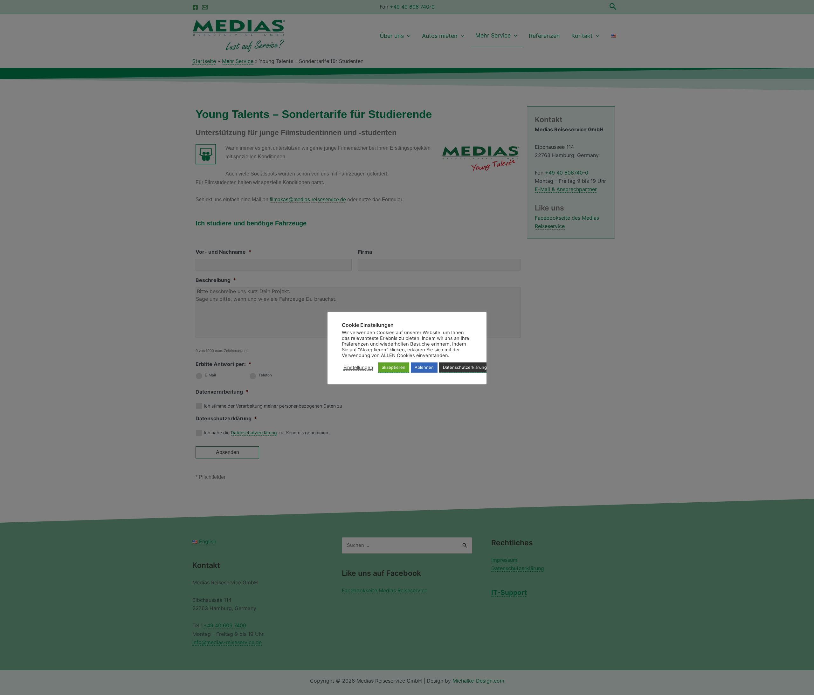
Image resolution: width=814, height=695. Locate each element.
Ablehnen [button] (424, 367)
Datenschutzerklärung (465, 367)
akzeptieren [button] (393, 367)
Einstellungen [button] (358, 367)
